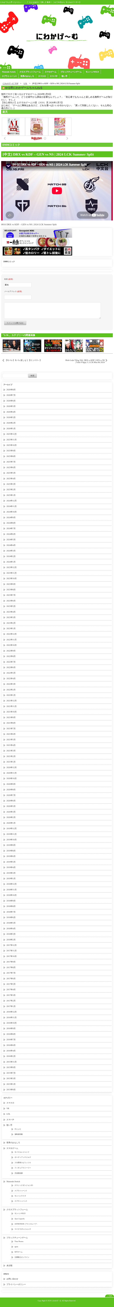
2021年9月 (11, 717)
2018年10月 (12, 895)
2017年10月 (12, 956)
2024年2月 (11, 556)
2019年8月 (11, 851)
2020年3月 (11, 812)
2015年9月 (11, 1067)
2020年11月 (12, 773)
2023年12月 (12, 567)
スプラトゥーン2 (21, 1191)
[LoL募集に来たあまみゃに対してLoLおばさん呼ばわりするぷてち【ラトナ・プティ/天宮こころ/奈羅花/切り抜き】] (95, 345)
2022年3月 (11, 684)
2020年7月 (11, 795)
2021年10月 (12, 712)
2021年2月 (11, 756)
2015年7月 (11, 1073)
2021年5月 (11, 739)
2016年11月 (12, 1017)
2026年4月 (11, 412)
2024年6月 (11, 534)
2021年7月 (11, 728)
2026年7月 (11, 395)
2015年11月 (12, 1062)
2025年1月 (11, 495)
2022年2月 (11, 690)
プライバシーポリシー (16, 1284)
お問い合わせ (12, 1279)
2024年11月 (12, 506)
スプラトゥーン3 (9, 76)
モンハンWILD (92, 72)
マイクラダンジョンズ (23, 1229)
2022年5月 (11, 673)
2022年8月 (11, 656)
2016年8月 (11, 1034)
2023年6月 (11, 601)
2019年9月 (11, 845)
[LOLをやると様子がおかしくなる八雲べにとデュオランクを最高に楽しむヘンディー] (74, 345)
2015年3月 (11, 1078)
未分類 (9, 1265)
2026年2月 (11, 423)
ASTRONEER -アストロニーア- (26, 1224)
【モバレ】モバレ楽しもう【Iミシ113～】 (23, 360)
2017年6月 (11, 978)
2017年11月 (12, 951)
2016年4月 (11, 1051)
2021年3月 (11, 751)
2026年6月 (11, 401)
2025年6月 (11, 467)
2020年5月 (11, 806)
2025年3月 (11, 484)
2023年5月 (11, 606)
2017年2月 (11, 1001)
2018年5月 (11, 923)
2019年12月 (12, 828)
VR (8, 1108)
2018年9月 (11, 901)
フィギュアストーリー (23, 1168)
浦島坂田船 (19, 1134)
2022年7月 (11, 662)
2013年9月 (11, 1089)
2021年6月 (11, 734)
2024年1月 (11, 562)
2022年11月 (12, 640)
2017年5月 (11, 984)
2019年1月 (11, 878)
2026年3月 (11, 417)
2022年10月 (12, 645)
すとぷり (18, 1129)
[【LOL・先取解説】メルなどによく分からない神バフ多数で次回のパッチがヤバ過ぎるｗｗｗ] (53, 345)
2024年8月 (11, 523)
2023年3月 (11, 617)
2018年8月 (11, 906)
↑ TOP (109, 1296)
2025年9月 (11, 451)
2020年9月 (11, 784)
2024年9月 (11, 517)
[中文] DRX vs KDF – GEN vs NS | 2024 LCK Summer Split (48, 154)
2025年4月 (11, 478)
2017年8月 (11, 967)
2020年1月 (11, 823)
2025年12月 (12, 434)
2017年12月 (12, 945)
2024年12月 (12, 501)
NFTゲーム (19, 1252)
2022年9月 (11, 651)
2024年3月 (11, 551)
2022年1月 (11, 695)
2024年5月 (11, 539)
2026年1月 (11, 428)
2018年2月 (11, 940)
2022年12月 (12, 634)
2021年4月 (11, 745)
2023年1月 (11, 628)
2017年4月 (11, 989)
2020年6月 (11, 801)
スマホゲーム (50, 72)
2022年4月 (11, 678)
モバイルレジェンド (22, 1152)
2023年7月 (11, 595)
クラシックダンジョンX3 (24, 1185)
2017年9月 (11, 962)
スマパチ (54, 76)
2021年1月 (11, 762)
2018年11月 (12, 890)
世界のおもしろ (27, 76)
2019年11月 (12, 834)
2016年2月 (11, 1056)
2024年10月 (12, 512)
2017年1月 (11, 1006)
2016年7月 (11, 1039)
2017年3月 (11, 995)
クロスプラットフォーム (30, 72)
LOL (8, 1114)
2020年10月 (12, 778)
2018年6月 (11, 917)
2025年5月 (11, 473)
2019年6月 (11, 856)
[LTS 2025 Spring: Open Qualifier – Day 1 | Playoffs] (32, 345)
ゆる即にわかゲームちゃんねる (24, 87)
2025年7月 (11, 462)
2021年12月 (12, 701)
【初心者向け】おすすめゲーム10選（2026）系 (24, 102)
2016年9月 (11, 1028)
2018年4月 (11, 928)
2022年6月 (11, 667)
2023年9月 (11, 584)
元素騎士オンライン (22, 1257)
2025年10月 (12, 445)
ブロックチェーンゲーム (71, 72)
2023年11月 (12, 573)
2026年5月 (11, 406)
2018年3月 (11, 934)
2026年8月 (11, 390)
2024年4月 (11, 545)
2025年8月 (11, 456)
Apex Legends (19, 1219)
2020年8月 (11, 789)
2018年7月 (11, 912)
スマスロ (42, 76)
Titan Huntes (19, 1241)
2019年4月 (11, 867)
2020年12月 (12, 767)
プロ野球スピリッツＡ (23, 1162)
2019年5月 (11, 862)
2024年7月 (11, 528)
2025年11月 (12, 440)
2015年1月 (11, 1084)
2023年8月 (11, 589)
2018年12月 (12, 884)
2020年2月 (11, 817)
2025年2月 (11, 489)
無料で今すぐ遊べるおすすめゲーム (19, 94)
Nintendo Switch (8, 72)
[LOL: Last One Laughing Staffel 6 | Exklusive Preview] (11, 345)
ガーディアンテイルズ (23, 1157)
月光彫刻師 (19, 1173)
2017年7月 (11, 973)
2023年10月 (12, 578)
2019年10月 (12, 839)
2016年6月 (11, 1045)
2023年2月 (11, 623)
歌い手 (64, 76)
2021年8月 (11, 723)
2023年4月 (11, 612)
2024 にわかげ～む (54, 1301)
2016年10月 (12, 1023)
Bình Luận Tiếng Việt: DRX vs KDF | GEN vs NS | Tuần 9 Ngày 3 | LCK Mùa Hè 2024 (85, 361)
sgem (16, 1246)
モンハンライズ (20, 1196)
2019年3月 (11, 873)
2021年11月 (12, 706)
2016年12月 (12, 1012)
